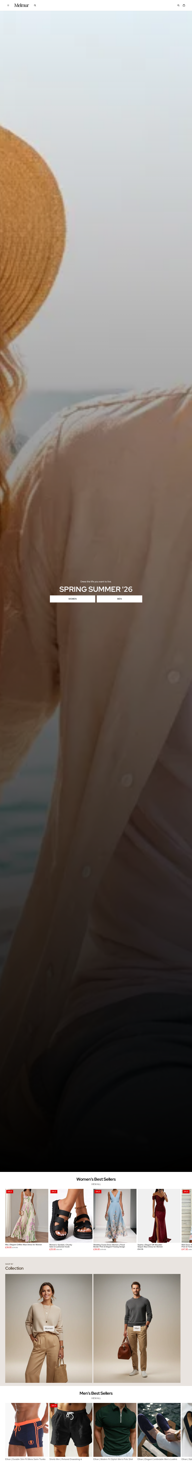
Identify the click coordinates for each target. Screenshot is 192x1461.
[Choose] (44, 1238)
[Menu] (8, 5)
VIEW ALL (96, 1184)
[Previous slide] (14, 1216)
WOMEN (72, 599)
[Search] (35, 5)
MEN (119, 599)
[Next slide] (39, 1216)
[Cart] (184, 5)
